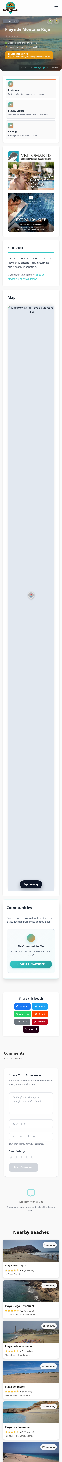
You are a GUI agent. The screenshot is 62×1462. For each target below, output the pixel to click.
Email (24, 1021)
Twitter (41, 1006)
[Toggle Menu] (56, 8)
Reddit (42, 1014)
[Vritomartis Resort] (31, 170)
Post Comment (23, 1167)
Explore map (31, 884)
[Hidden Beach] (31, 212)
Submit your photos (40, 67)
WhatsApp (24, 1014)
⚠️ (56, 21)
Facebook (24, 1006)
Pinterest (41, 1021)
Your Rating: (17, 1151)
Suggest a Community (31, 964)
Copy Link (32, 1029)
